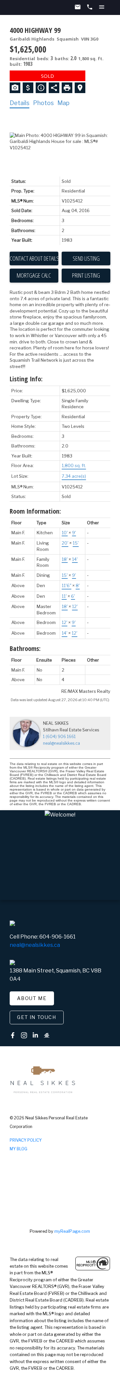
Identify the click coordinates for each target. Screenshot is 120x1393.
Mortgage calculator (34, 275)
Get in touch (36, 1017)
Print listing (86, 275)
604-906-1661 (57, 937)
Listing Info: (26, 378)
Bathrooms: (25, 648)
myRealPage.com (72, 1231)
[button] (32, 998)
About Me (31, 998)
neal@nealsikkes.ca (61, 743)
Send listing (86, 258)
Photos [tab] (43, 102)
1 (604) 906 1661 (59, 736)
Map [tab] (63, 102)
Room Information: (35, 511)
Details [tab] (19, 102)
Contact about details (34, 258)
